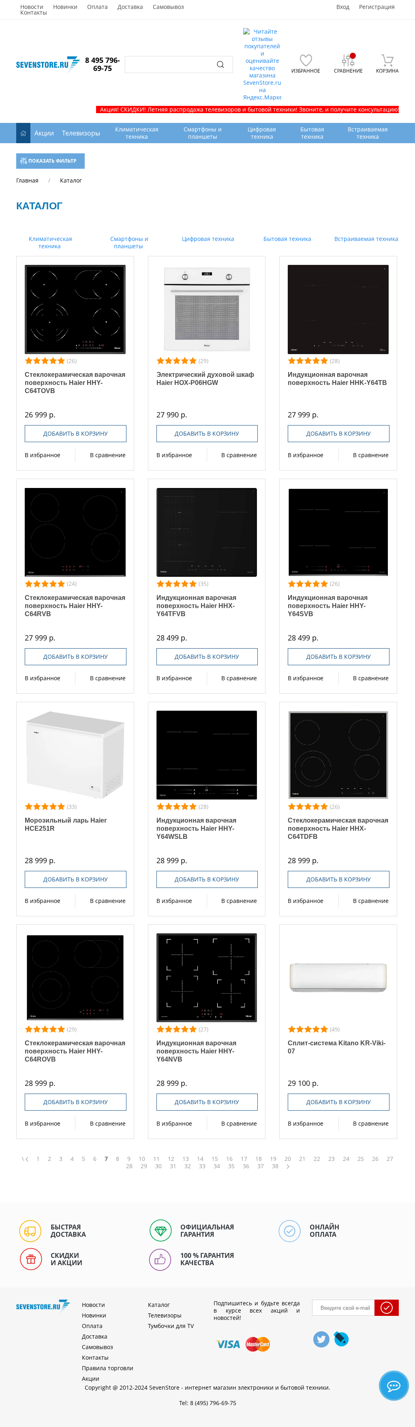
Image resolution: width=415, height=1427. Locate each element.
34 (217, 1166)
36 (246, 1166)
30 (158, 1166)
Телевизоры (81, 133)
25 (360, 1159)
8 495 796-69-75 (102, 64)
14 (200, 1159)
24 (346, 1159)
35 (231, 1166)
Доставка (130, 7)
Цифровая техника (207, 239)
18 (258, 1159)
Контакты (33, 12)
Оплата (97, 7)
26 (375, 1159)
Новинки (65, 7)
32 (187, 1166)
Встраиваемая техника (365, 239)
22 (317, 1159)
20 (288, 1159)
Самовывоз (168, 7)
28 (129, 1166)
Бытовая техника (286, 239)
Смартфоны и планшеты (128, 242)
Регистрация (377, 7)
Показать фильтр (52, 160)
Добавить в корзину (75, 433)
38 (275, 1166)
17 (244, 1159)
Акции (44, 133)
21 (302, 1159)
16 (229, 1159)
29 (144, 1166)
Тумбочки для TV (171, 1326)
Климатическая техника (49, 242)
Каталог (159, 1305)
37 (260, 1166)
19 (273, 1159)
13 (185, 1159)
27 (390, 1159)
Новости (31, 7)
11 (156, 1159)
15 (215, 1159)
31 (173, 1166)
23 (331, 1159)
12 (171, 1159)
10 (142, 1159)
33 (202, 1166)
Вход (342, 7)
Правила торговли (107, 1368)
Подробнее (75, 309)
